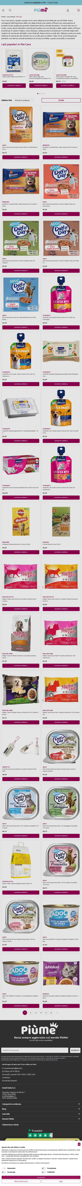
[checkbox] (4, 1168)
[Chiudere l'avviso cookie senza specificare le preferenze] (79, 1144)
